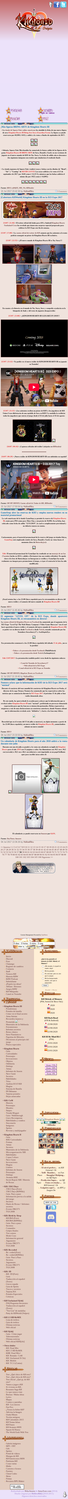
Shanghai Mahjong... (55, 1175)
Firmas (9, 1478)
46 (55, 849)
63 (34, 852)
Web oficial (11, 1327)
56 (15, 852)
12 (31, 847)
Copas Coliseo (12, 1157)
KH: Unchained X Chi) (15, 1358)
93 (49, 854)
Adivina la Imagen (14, 1412)
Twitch (41, 629)
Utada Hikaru (11, 1414)
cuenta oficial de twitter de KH (28, 233)
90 (41, 854)
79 (11, 854)
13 (34, 847)
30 (12, 849)
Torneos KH (11, 974)
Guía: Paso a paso (13, 1194)
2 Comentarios (61, 610)
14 (37, 847)
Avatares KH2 (12, 1177)
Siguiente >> (47, 857)
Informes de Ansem (14, 1071)
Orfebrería (10, 1064)
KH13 (9, 188)
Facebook (29, 629)
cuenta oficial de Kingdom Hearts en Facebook (22, 622)
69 (50, 852)
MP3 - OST (10, 1446)
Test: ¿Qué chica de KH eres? (18, 1377)
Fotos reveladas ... (53, 1182)
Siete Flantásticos (13, 1034)
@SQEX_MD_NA (18, 188)
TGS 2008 (10, 1211)
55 (12, 852)
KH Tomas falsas (13, 1422)
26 (2, 849)
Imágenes (10, 1125)
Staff (8, 971)
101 (20, 857)
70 (53, 852)
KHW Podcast (12, 979)
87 (33, 854)
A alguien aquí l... (48, 1188)
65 (39, 852)
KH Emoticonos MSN (15, 1458)
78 (8, 854)
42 (45, 849)
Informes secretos (13, 1029)
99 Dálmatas (11, 1091)
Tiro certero (11, 1233)
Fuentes (9, 1471)
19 (50, 847)
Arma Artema (11, 1016)
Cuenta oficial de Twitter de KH (32, 503)
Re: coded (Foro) (13, 1252)
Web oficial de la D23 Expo (34, 666)
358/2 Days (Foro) (14, 1189)
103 (28, 857)
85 (27, 854)
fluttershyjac (40, 542)
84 (25, 854)
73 (61, 852)
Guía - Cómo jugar (14, 1334)
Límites (9, 1167)
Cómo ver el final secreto (16, 1014)
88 (35, 854)
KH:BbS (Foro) (12, 1218)
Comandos (10, 1228)
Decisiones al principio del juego (17, 1040)
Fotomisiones (12, 1027)
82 (19, 854)
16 (42, 847)
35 (26, 849)
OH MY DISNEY (13, 503)
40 (39, 849)
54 (10, 852)
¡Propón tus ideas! (13, 984)
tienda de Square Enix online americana (20, 130)
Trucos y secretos (13, 1289)
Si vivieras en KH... (14, 1387)
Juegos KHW (11, 989)
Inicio (8, 956)
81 (16, 854)
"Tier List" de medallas (15, 1311)
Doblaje (9, 1066)
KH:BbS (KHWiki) (14, 1220)
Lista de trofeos (12, 1320)
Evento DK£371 (13, 1209)
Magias (9, 1086)
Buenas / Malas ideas (15, 1394)
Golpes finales (12, 1231)
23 (61, 847)
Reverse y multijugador (16, 1130)
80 (14, 854)
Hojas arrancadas (13, 1096)
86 (30, 854)
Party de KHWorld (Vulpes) (17, 1313)
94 (51, 854)
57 (18, 852)
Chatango (10, 964)
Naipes (9, 1110)
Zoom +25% (51, 1071)
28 (7, 849)
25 (66, 847)
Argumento (11, 1241)
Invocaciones (11, 1059)
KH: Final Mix (12, 1348)
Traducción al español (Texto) (15, 1280)
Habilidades (11, 1079)
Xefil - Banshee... (48, 1172)
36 (29, 849)
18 (47, 847)
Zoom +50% (51, 1068)
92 (46, 854)
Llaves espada (12, 1284)
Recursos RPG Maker (15, 1481)
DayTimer (10, 839)
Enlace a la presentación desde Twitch (28, 653)
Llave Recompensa (14, 1118)
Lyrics (8, 1397)
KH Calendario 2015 (15, 1419)
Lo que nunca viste (14, 1392)
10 (26, 847)
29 (10, 849)
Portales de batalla (14, 1011)
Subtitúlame (11, 981)
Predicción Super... (49, 1180)
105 (36, 857)
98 (62, 854)
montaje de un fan (59, 553)
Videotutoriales (12, 1336)
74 (63, 852)
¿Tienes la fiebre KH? (15, 1409)
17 (45, 847)
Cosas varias (11, 1463)
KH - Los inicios (13, 1404)
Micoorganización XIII (16, 1152)
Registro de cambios (14, 966)
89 (38, 854)
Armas (8, 1069)
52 (4, 852)
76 (3, 854)
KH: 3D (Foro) (12, 1274)
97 (60, 854)
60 (26, 852)
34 (23, 849)
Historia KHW (12, 976)
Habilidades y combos (15, 1120)
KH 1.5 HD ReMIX (14, 1350)
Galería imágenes (13, 1443)
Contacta (10, 969)
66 (42, 852)
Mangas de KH (12, 1456)
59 (23, 852)
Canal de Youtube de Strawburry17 (34, 663)
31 (15, 849)
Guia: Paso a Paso (13, 1257)
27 (4, 849)
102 (24, 857)
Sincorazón (11, 1123)
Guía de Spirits (12, 1286)
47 (58, 849)
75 (66, 852)
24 (64, 847)
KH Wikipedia (12, 991)
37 (31, 849)
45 (53, 849)
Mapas (9, 1399)
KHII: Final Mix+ (13, 1353)
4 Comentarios (61, 676)
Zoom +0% (51, 1074)
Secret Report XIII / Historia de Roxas (18, 1181)
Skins (8, 1476)
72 (58, 852)
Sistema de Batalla (14, 1089)
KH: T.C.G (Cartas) (14, 1363)
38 (34, 849)
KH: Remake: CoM (14, 1355)
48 (61, 849)
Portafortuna (11, 1009)
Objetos (9, 1061)
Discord (9, 959)
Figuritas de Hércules (15, 1037)
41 (42, 849)
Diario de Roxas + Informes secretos (17, 1205)
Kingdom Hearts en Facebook (31, 673)
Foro (8, 961)
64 (37, 852)
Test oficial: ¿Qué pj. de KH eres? (18, 1380)
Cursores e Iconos (13, 1468)
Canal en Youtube (13, 994)
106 (39, 857)
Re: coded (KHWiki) (14, 1255)
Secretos (9, 1076)
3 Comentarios (61, 842)
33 (20, 849)
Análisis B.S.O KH (14, 1084)
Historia (9, 1103)
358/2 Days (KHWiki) (15, 1191)
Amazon (44, 833)
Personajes (10, 1056)
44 (50, 849)
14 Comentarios (61, 735)
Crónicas (10, 1296)
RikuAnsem (30, 1491)
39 (37, 849)
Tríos (8, 1081)
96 (57, 854)
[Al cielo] (65, 1494)
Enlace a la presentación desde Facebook (28, 650)
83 (22, 854)
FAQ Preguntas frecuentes (17, 1303)
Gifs (7, 1448)
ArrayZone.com (44, 1491)
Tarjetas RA (11, 1291)
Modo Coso (11, 1236)
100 (17, 857)
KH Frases (10, 1425)
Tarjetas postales (13, 1094)
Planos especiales (13, 1044)
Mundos (9, 1108)
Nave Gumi (11, 1074)
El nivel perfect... (49, 1167)
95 (54, 854)
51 (2, 852)
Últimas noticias (13, 1325)
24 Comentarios (61, 506)
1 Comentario (62, 191)
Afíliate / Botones (13, 986)
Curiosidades (11, 1053)
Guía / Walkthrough (14, 1115)
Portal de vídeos (13, 1453)
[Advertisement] (34, 73)
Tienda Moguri (12, 1113)
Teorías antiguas (13, 1417)
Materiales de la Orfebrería (17, 1024)
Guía (8, 1051)
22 (58, 847)
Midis (8, 1466)
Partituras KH (11, 1461)
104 (32, 857)
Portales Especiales (14, 1294)
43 (47, 849)
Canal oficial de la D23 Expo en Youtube (34, 668)
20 (53, 847)
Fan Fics (9, 1407)
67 (45, 852)
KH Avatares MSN (13, 1427)
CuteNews (44, 935)
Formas (9, 1142)
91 (43, 854)
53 (7, 852)
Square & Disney (13, 1430)
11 (29, 847)
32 (18, 849)
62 (31, 852)
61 (29, 852)
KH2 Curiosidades (14, 1139)
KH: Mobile (11, 1360)
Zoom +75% (51, 1065)
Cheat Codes (11, 1473)
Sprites (9, 1128)
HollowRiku (29, 191)
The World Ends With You (17, 1432)
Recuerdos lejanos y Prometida (14, 1020)
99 (65, 854)
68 (47, 852)
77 (6, 854)
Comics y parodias (14, 1402)
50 (66, 849)
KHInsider (30, 188)
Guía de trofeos (12, 1322)
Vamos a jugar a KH (14, 1384)
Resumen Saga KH (14, 1389)
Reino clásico (12, 1032)
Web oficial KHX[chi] (15, 1341)
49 (63, 849)
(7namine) (6, 556)
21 (56, 847)
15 (39, 847)
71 (55, 852)
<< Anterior (5, 847)
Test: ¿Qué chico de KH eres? (18, 1374)
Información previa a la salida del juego (18, 1197)
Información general (14, 1238)
